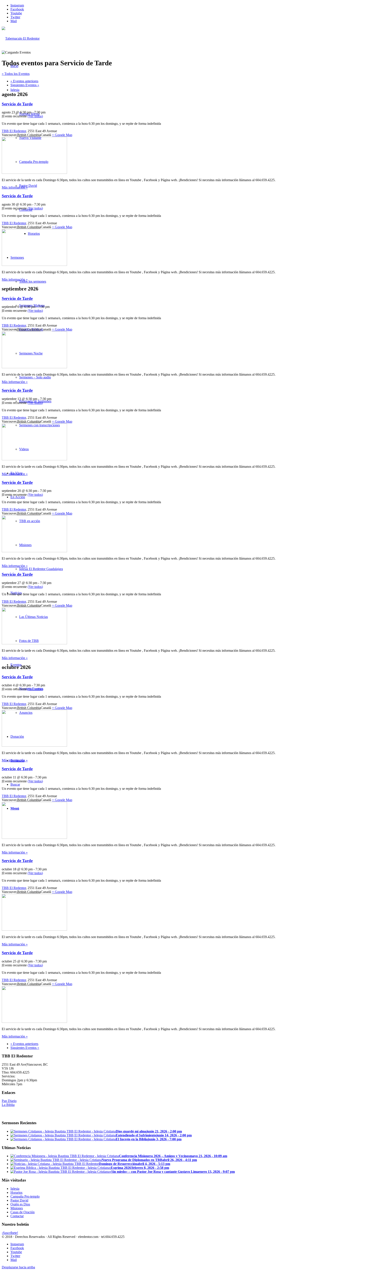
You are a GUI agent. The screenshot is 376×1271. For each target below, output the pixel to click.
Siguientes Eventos (24, 85)
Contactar (17, 1216)
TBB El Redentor (14, 131)
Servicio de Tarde (17, 104)
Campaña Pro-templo (25, 1196)
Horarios (16, 1192)
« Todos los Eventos (16, 74)
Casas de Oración (22, 1212)
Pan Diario (9, 1101)
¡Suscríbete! (10, 1233)
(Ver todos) (35, 116)
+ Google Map (62, 135)
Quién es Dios (20, 1204)
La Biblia (8, 1105)
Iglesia (14, 1188)
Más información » (15, 187)
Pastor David (19, 1200)
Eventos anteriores (24, 81)
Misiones (16, 1208)
